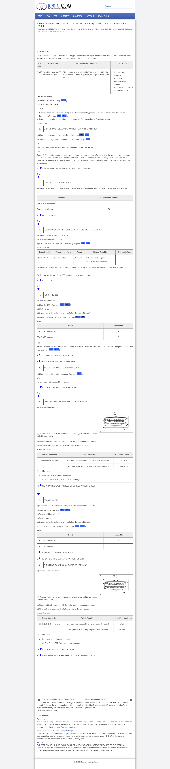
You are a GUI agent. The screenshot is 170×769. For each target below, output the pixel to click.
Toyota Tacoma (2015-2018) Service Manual (51, 29)
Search (90, 16)
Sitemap (65, 16)
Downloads (103, 16)
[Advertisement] (85, 41)
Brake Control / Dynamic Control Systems (80, 29)
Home (39, 16)
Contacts (77, 16)
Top (55, 16)
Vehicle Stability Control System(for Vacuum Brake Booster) (114, 29)
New (48, 16)
